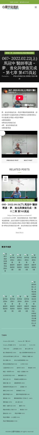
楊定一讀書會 (22, 371)
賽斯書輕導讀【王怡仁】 (23, 398)
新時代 (21, 368)
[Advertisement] (19, 31)
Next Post (28, 160)
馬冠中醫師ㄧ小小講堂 (11, 417)
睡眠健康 (22, 375)
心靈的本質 (8, 368)
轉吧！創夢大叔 (9, 406)
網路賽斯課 (19, 383)
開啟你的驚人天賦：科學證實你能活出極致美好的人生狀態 (34, 316)
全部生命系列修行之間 (11, 356)
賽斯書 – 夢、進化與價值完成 (14, 53)
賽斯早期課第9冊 (26, 308)
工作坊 (24, 364)
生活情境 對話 (9, 375)
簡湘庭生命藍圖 (20, 379)
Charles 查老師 (9, 345)
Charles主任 (8, 341)
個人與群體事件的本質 (28, 352)
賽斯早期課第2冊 (12, 267)
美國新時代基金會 (10, 387)
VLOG (32, 345)
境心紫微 (7, 360)
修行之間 (29, 349)
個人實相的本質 (9, 352)
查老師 (32, 368)
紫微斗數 (7, 383)
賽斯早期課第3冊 (19, 267)
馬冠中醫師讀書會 (28, 53)
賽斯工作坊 (8, 390)
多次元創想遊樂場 (21, 360)
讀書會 (23, 387)
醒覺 (22, 406)
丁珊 (6, 349)
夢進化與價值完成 (19, 76)
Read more (19, 232)
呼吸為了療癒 (27, 356)
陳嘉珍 (23, 409)
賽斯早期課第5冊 (34, 267)
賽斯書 (28, 76)
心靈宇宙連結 (15, 432)
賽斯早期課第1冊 (5, 267)
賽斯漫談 (7, 402)
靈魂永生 (7, 413)
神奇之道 (7, 379)
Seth (22, 345)
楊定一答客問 (8, 371)
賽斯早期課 (8, 394)
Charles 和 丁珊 (24, 341)
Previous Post (12, 160)
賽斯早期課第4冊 (26, 267)
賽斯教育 (20, 390)
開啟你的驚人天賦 (10, 409)
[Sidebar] (2, 133)
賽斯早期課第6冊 (5, 308)
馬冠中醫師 (20, 413)
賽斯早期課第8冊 (19, 308)
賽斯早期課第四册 (23, 394)
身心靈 (19, 402)
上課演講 (17, 349)
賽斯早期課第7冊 (12, 308)
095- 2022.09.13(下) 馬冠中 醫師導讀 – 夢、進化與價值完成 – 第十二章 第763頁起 (19, 208)
